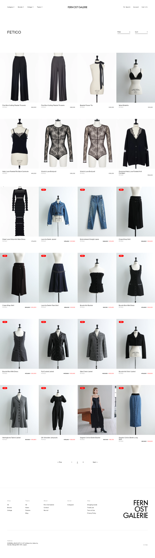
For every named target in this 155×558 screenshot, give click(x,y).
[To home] (77, 7)
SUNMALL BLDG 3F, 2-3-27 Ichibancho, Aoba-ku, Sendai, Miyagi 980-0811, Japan (22, 544)
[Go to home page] (135, 509)
